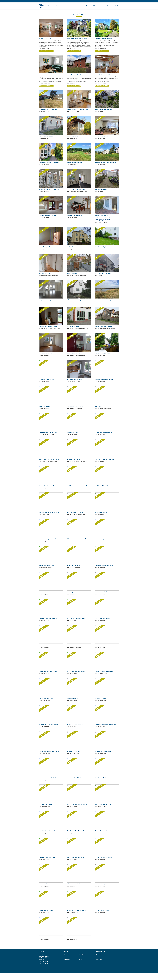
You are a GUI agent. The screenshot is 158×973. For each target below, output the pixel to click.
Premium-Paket (99, 957)
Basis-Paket (98, 954)
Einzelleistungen (99, 959)
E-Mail (49, 1)
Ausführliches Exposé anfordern (46, 50)
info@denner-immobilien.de (46, 966)
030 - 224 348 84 (43, 1)
